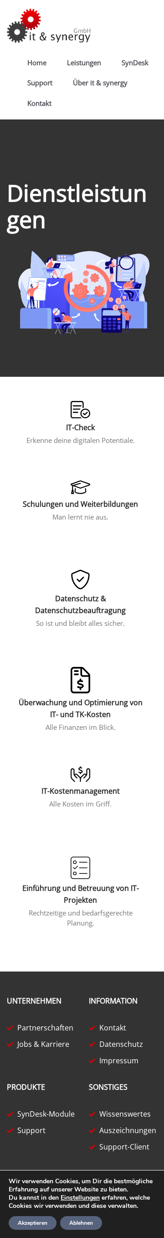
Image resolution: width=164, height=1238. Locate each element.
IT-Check (80, 427)
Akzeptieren (32, 1223)
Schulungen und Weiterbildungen (80, 504)
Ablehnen (81, 1223)
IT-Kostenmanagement (80, 791)
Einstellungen (80, 1198)
